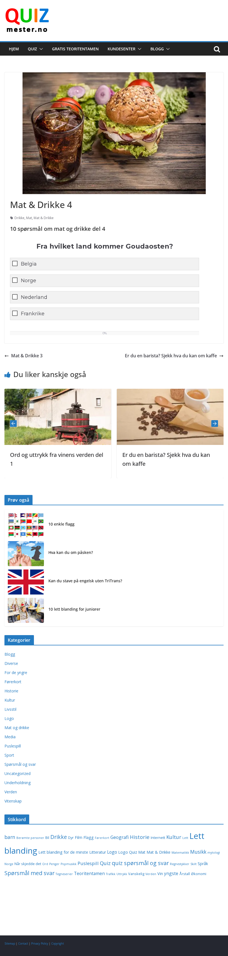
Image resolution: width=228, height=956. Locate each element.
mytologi (213, 853)
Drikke (19, 218)
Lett (185, 838)
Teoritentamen (89, 873)
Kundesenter (121, 48)
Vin (160, 873)
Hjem (14, 48)
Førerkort (12, 681)
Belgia (29, 264)
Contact (23, 943)
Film (78, 837)
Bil (47, 837)
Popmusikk (68, 864)
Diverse (11, 663)
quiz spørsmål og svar (140, 863)
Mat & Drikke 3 (27, 356)
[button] (40, 49)
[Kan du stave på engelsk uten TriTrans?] (26, 582)
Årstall (184, 873)
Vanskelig (136, 873)
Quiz (32, 48)
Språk (203, 863)
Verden (10, 791)
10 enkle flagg (61, 524)
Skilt (193, 864)
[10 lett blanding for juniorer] (26, 610)
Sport (9, 755)
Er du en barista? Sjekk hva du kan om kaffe (171, 356)
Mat (29, 218)
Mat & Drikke (44, 218)
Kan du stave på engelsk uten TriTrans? (85, 580)
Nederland (34, 297)
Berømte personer (30, 838)
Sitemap (9, 943)
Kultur (9, 700)
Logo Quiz (127, 852)
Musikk (198, 851)
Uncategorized (17, 773)
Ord (45, 864)
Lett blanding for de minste (63, 852)
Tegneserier (64, 874)
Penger (54, 864)
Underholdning (17, 782)
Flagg (88, 837)
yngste (171, 873)
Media (10, 736)
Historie (11, 691)
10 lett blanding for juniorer (74, 609)
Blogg (157, 48)
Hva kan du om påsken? (70, 552)
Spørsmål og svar (20, 764)
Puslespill (12, 746)
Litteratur (97, 852)
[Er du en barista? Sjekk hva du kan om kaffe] (123, 393)
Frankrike (32, 314)
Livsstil (10, 709)
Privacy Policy (39, 943)
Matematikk (180, 853)
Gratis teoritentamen (75, 48)
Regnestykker (179, 864)
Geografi (119, 837)
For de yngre (15, 672)
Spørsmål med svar (29, 873)
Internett (158, 837)
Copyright (57, 943)
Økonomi (198, 873)
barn (9, 837)
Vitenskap (13, 801)
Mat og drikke (16, 727)
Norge (28, 281)
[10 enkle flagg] (26, 525)
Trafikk (110, 874)
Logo (9, 718)
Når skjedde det (27, 863)
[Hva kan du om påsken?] (26, 553)
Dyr (71, 837)
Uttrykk (122, 874)
